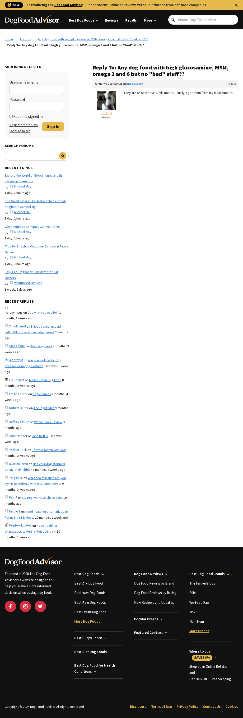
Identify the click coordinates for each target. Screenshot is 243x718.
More (148, 20)
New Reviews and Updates (154, 602)
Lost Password (19, 131)
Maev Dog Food (41, 346)
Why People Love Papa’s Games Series (32, 226)
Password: (17, 99)
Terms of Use (161, 707)
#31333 (232, 84)
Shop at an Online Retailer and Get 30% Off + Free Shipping (210, 673)
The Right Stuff (44, 408)
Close (236, 5)
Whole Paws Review (48, 422)
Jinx (192, 612)
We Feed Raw (199, 602)
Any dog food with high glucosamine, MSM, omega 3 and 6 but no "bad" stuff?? (93, 39)
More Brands (199, 631)
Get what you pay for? (43, 312)
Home (9, 39)
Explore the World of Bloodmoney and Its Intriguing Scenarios (34, 178)
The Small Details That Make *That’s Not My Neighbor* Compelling (35, 204)
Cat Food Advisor (68, 5)
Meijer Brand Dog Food (45, 380)
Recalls (131, 20)
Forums (25, 39)
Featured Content (148, 632)
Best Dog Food (88, 583)
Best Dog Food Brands (207, 574)
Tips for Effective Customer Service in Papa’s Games (37, 249)
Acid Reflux (40, 436)
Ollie (192, 592)
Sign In (53, 126)
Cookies (231, 707)
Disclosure (138, 707)
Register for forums (23, 125)
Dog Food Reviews (148, 574)
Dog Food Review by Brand (154, 583)
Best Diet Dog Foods (90, 651)
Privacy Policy (187, 707)
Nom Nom (196, 621)
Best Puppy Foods (88, 638)
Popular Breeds (146, 619)
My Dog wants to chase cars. (42, 497)
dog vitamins (42, 394)
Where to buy (199, 654)
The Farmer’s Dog (202, 583)
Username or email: (25, 82)
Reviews (111, 20)
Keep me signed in (28, 116)
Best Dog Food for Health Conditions (94, 668)
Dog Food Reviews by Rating (155, 592)
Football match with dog (49, 450)
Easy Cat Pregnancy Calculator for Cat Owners (31, 275)
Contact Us (212, 707)
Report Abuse (135, 84)
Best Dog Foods (81, 20)
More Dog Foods (87, 621)
